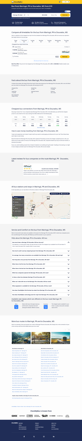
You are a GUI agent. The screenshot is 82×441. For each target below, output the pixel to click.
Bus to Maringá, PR (28, 406)
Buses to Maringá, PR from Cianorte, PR (20, 361)
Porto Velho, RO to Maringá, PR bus (19, 383)
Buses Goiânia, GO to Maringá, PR (19, 368)
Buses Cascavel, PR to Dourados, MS (48, 361)
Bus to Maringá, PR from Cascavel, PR (19, 357)
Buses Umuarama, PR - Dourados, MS (48, 380)
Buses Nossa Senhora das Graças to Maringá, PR (22, 378)
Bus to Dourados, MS (37, 406)
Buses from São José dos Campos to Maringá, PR (22, 389)
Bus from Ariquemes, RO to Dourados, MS (49, 350)
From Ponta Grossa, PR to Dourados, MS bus (50, 370)
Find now (64, 56)
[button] (34, 206)
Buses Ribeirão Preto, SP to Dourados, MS (49, 374)
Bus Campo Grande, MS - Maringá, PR (20, 355)
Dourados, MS (65, 193)
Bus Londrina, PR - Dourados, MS (48, 368)
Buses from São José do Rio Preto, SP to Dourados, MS (52, 376)
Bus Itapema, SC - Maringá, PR (18, 372)
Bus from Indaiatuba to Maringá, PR (19, 370)
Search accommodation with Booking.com (21, 18)
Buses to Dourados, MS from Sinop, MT (49, 378)
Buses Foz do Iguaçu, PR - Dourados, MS (49, 365)
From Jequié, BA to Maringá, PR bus (19, 374)
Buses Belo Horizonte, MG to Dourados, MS (50, 352)
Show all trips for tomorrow (41, 60)
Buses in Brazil (20, 406)
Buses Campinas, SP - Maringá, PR (19, 352)
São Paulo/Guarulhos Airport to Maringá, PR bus (22, 398)
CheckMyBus (14, 406)
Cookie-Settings (39, 427)
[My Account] (59, 2)
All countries (55, 429)
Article (53, 427)
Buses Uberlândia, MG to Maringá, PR (20, 391)
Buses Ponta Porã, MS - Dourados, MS (49, 372)
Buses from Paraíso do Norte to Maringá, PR (21, 380)
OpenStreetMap (63, 218)
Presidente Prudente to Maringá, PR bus (20, 385)
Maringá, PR (55, 193)
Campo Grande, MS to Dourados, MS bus (49, 359)
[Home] (17, 2)
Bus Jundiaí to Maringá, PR (17, 376)
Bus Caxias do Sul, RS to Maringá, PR (19, 359)
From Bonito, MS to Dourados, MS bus (49, 355)
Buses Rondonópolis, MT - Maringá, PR (20, 387)
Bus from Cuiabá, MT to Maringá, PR (19, 365)
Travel (36, 429)
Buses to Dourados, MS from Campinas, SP (50, 357)
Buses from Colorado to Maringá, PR (19, 363)
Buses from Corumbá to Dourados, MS (49, 363)
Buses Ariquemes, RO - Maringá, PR (19, 350)
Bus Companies (22, 429)
